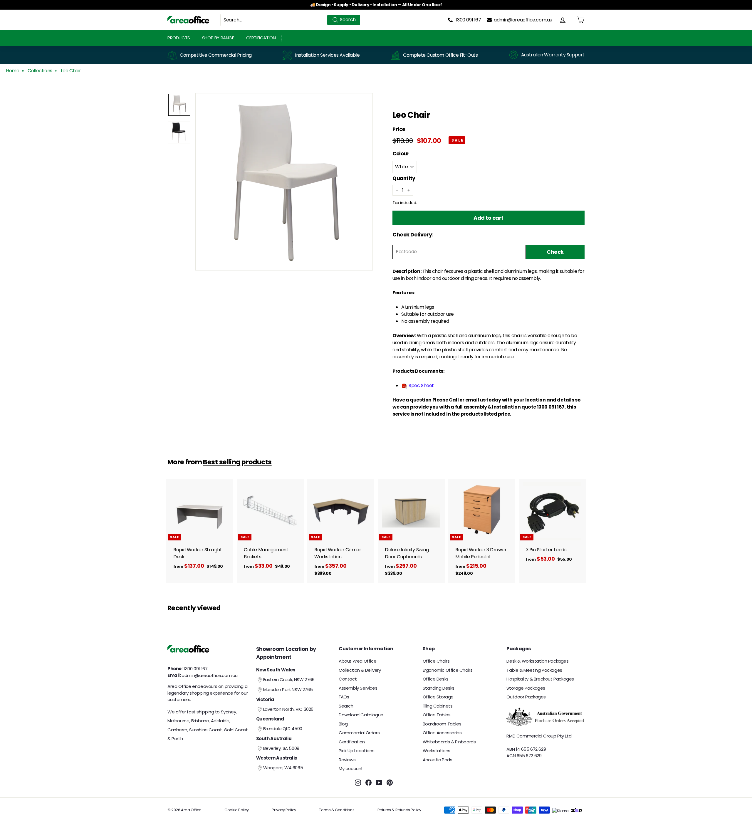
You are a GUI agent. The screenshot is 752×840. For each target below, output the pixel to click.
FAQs (344, 697)
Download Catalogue (361, 715)
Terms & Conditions (336, 810)
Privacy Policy (284, 810)
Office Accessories (442, 733)
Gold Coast (236, 730)
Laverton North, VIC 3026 (288, 709)
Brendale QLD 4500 (282, 728)
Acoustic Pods (437, 760)
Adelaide (220, 721)
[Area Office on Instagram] (358, 782)
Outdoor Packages (526, 697)
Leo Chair (71, 70)
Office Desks (436, 679)
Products (178, 38)
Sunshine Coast (205, 730)
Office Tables (437, 715)
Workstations (436, 750)
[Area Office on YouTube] (379, 782)
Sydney (228, 712)
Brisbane (200, 721)
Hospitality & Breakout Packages (540, 679)
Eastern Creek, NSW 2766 (289, 679)
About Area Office (357, 661)
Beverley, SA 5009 (281, 748)
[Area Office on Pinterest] (390, 782)
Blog (343, 724)
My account (351, 768)
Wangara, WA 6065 (283, 768)
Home (12, 70)
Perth (177, 738)
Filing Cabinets (438, 706)
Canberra (177, 730)
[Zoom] (284, 181)
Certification (261, 38)
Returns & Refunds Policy (399, 810)
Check (555, 252)
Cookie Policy (236, 810)
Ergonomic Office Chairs (448, 670)
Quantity (403, 178)
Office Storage (438, 697)
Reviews (347, 760)
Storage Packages (525, 688)
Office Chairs (436, 661)
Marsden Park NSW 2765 (288, 689)
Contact (348, 679)
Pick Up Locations (356, 750)
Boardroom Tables (442, 724)
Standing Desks (438, 688)
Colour (400, 153)
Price (398, 129)
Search (346, 706)
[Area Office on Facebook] (368, 782)
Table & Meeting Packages (534, 670)
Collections (40, 70)
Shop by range (218, 38)
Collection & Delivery (360, 670)
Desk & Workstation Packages (537, 661)
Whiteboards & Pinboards (449, 742)
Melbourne (178, 721)
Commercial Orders (359, 733)
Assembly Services (358, 688)
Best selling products (237, 462)
